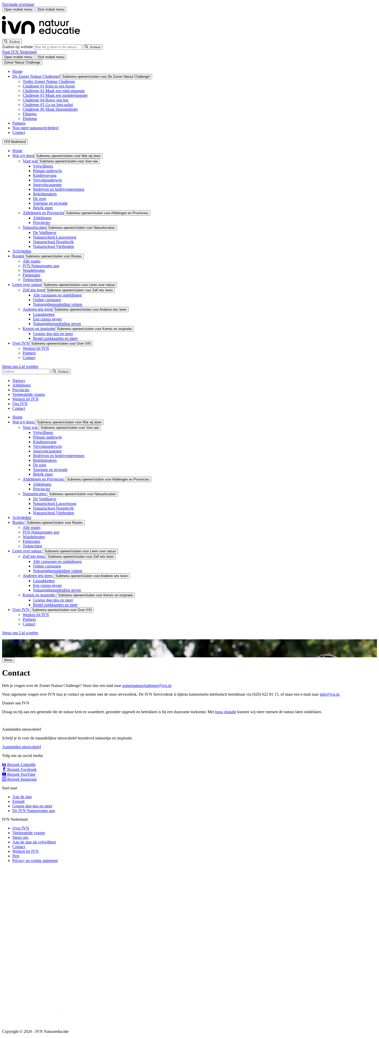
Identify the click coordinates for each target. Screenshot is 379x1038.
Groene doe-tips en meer (53, 334)
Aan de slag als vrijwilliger (34, 842)
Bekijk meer (43, 208)
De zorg (39, 198)
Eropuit (18, 801)
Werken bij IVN (36, 348)
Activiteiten (21, 251)
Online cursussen (47, 300)
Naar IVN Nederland (19, 52)
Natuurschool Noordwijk (53, 242)
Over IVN (20, 343)
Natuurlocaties (34, 227)
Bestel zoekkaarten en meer (55, 338)
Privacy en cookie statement (35, 860)
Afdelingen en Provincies (43, 213)
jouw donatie (225, 712)
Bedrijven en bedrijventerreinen (58, 189)
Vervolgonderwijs (47, 180)
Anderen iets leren (37, 309)
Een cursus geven (47, 319)
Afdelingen (42, 218)
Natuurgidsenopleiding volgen (57, 304)
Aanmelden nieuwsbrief (21, 747)
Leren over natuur (27, 284)
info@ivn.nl (329, 694)
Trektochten (32, 279)
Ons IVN (20, 404)
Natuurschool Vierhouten (53, 246)
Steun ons (10, 366)
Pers (15, 856)
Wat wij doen (23, 155)
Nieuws (18, 380)
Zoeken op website (18, 47)
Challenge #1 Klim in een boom (49, 86)
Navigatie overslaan (18, 4)
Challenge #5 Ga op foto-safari (48, 104)
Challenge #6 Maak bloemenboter (50, 109)
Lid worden (28, 366)
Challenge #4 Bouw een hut (45, 100)
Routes (18, 256)
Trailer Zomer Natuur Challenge (49, 81)
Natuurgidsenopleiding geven (57, 323)
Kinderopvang (44, 175)
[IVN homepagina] (43, 36)
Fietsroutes (31, 275)
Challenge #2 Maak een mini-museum (54, 91)
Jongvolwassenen (47, 184)
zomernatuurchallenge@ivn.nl (146, 685)
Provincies (41, 222)
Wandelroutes (34, 270)
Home (17, 71)
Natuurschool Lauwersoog (54, 237)
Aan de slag (22, 797)
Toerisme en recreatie (50, 203)
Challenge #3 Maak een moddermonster (55, 95)
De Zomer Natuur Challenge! (36, 76)
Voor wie (30, 161)
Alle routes (31, 261)
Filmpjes (30, 114)
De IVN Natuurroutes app (33, 810)
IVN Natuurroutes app (41, 266)
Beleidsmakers (45, 194)
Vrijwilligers (43, 166)
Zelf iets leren (34, 290)
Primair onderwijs (47, 171)
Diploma (30, 118)
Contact (18, 132)
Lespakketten (44, 314)
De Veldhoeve (44, 232)
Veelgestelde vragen (28, 394)
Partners (19, 123)
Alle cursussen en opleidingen (57, 295)
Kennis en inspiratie (39, 328)
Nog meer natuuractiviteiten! (35, 128)
